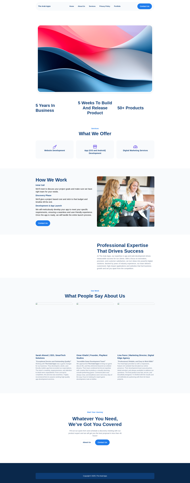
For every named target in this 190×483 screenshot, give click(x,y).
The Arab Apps (44, 6)
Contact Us (102, 442)
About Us (87, 442)
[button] (144, 6)
